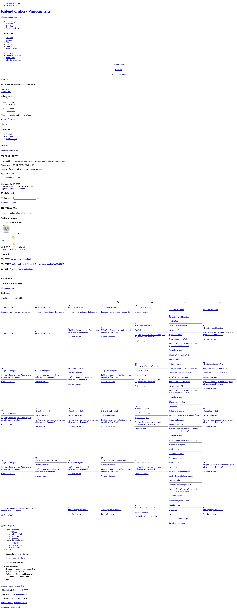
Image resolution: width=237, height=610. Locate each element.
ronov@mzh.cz (19, 558)
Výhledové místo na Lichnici (21, 269)
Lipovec (9, 46)
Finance (118, 70)
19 (69, 409)
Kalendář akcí (11, 139)
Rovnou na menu (12, 5)
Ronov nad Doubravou (15, 55)
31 (136, 305)
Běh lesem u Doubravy (78, 368)
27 (2, 305)
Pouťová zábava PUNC (179, 355)
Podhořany (10, 51)
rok (16, 298)
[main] (118, 159)
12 (69, 366)
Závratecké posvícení (177, 523)
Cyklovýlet (173, 510)
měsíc (3, 298)
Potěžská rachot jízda (177, 445)
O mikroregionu (12, 21)
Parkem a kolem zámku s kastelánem (183, 368)
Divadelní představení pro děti (114, 460)
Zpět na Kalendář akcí (10, 188)
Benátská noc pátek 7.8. (145, 326)
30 (102, 305)
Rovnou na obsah (13, 3)
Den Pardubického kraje (178, 518)
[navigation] (118, 46)
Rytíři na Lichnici (175, 335)
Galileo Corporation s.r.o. (18, 594)
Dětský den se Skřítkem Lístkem (181, 476)
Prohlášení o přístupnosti (10, 607)
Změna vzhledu (7, 603)
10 (2, 368)
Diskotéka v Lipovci (177, 411)
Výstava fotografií (10, 371)
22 (170, 400)
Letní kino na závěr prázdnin (180, 485)
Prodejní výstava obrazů (78, 510)
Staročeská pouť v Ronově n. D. (181, 373)
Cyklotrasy (15, 539)
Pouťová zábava (141, 371)
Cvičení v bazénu (9, 307)
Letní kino (173, 407)
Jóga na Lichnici (142, 409)
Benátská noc (140, 330)
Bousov (9, 40)
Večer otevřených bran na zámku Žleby (184, 415)
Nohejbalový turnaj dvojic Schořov (184, 440)
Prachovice (10, 53)
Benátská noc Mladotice (179, 317)
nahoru (22, 188)
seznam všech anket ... (9, 119)
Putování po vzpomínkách (20, 259)
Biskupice (10, 42)
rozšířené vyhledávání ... (10, 203)
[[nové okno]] (12, 586)
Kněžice (9, 44)
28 (36, 305)
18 (36, 409)
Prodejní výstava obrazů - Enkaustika (15, 312)
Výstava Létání (174, 330)
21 (136, 407)
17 (2, 411)
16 (204, 362)
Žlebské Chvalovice (13, 60)
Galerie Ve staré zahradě (178, 326)
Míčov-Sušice (11, 49)
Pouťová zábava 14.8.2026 (147, 366)
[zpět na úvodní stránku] (12, 17)
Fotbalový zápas (175, 364)
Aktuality (9, 24)
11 (36, 368)
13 (102, 368)
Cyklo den (173, 467)
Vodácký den (174, 449)
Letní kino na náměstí (178, 402)
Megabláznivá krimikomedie (146, 516)
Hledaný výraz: (7, 198)
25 (36, 458)
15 (170, 353)
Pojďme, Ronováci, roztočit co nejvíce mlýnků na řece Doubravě (83, 331)
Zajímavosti (15, 536)
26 (69, 460)
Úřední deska (118, 65)
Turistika (9, 26)
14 (136, 364)
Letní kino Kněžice (143, 307)
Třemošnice (10, 58)
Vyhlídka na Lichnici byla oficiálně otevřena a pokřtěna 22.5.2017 (36, 264)
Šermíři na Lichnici (43, 411)
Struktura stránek (20, 603)
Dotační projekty (12, 28)
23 (204, 409)
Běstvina (9, 38)
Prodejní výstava (74, 514)
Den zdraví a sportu (176, 454)
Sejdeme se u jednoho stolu (179, 471)
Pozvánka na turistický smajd (47, 460)
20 (102, 409)
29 (69, 305)
